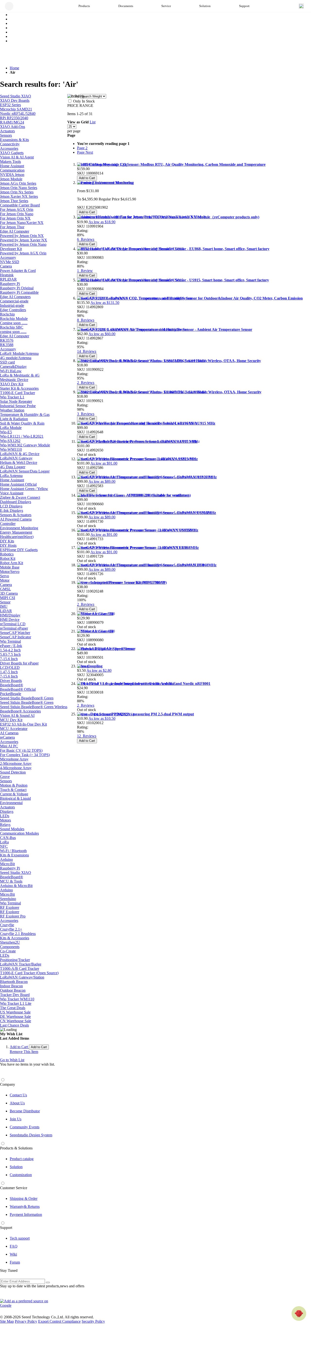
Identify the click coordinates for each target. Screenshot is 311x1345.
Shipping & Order (23, 1198)
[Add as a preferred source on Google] (26, 1303)
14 (86, 351)
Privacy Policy (26, 1321)
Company (7, 1084)
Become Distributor (25, 1111)
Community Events (24, 1127)
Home (14, 68)
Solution (16, 1167)
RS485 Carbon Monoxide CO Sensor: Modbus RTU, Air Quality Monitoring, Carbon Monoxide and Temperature (171, 164)
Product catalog (22, 1159)
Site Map (7, 1321)
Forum (15, 1262)
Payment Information (26, 1214)
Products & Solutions (16, 1148)
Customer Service (13, 1188)
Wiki (13, 1254)
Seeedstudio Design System (31, 1135)
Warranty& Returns (25, 1206)
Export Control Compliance (59, 1321)
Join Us (15, 1119)
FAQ (13, 1246)
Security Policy (93, 1321)
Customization (21, 1175)
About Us (17, 1103)
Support (6, 1228)
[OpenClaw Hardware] (299, 1313)
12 (86, 736)
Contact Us (18, 1095)
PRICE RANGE (80, 105)
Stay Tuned (8, 1270)
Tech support (20, 1238)
